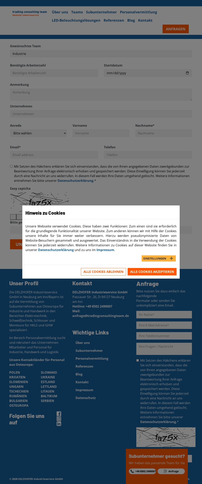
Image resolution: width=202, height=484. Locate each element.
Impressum (105, 250)
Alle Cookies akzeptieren (152, 272)
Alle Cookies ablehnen (103, 272)
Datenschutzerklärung (56, 250)
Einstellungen (154, 258)
